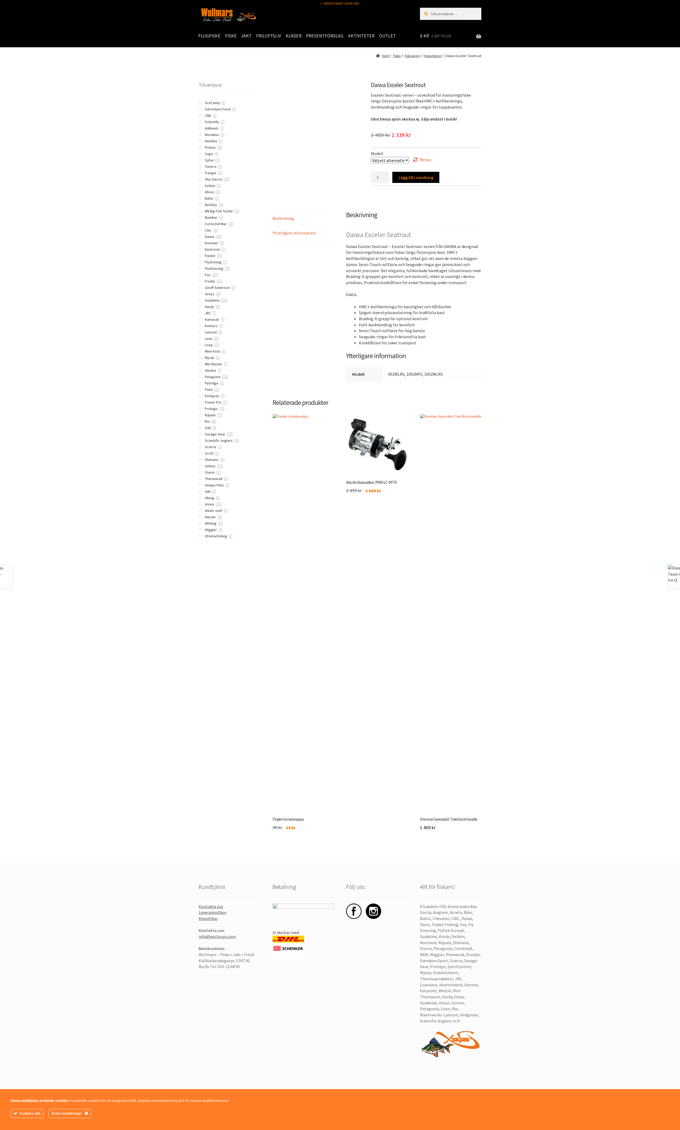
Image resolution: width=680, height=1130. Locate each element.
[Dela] (662, 6)
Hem (385, 56)
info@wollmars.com (217, 936)
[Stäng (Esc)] (674, 6)
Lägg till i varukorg (415, 177)
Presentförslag (324, 36)
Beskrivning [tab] (283, 218)
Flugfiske (209, 36)
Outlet (387, 36)
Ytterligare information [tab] (294, 233)
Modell (377, 153)
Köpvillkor (208, 918)
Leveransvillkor (213, 912)
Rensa (425, 159)
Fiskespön (412, 56)
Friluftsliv (268, 36)
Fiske (231, 36)
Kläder (293, 36)
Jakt (246, 36)
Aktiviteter (361, 36)
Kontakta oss (211, 906)
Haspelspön (432, 56)
